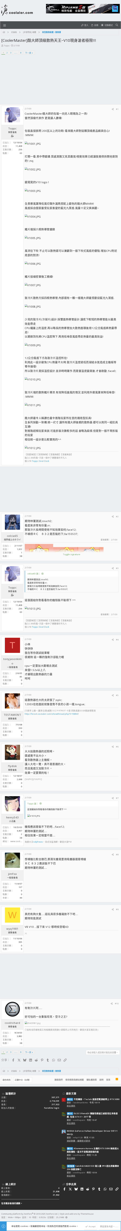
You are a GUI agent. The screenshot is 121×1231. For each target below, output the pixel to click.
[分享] (113, 109)
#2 (117, 516)
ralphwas (38, 841)
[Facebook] (118, 1215)
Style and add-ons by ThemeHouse (77, 1213)
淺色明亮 (6, 1079)
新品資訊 (71, 1105)
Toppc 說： (32, 803)
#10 (117, 1003)
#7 (117, 798)
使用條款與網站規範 (74, 1079)
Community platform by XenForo (29, 1213)
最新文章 (71, 1093)
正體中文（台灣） (23, 1079)
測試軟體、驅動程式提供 (78, 1140)
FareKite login (51, 1107)
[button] (4, 25)
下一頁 (28, 52)
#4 (117, 639)
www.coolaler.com (19, 841)
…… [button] (15, 52)
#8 (117, 854)
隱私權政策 (91, 1079)
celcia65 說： (33, 573)
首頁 (108, 1079)
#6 (117, 746)
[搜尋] (117, 25)
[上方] (113, 1080)
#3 (117, 568)
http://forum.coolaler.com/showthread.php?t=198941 (52, 713)
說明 (101, 1079)
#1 (117, 109)
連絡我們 (59, 1079)
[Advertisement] (60, 81)
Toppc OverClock (40, 461)
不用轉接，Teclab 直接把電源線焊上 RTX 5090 (93, 1099)
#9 (117, 909)
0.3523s (42, 1217)
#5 (117, 695)
